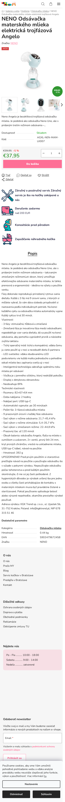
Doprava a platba (12, 612)
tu (45, 776)
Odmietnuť (16, 794)
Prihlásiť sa (14, 758)
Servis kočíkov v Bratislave (18, 575)
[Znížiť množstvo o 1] (43, 153)
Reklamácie (9, 622)
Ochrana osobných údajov (17, 607)
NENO (14, 43)
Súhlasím (46, 794)
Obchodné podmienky (15, 617)
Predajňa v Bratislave (15, 580)
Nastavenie (31, 784)
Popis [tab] (32, 253)
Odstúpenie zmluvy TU (16, 626)
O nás (6, 561)
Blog (6, 570)
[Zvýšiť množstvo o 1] (59, 153)
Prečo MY (8, 566)
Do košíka (32, 164)
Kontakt (7, 585)
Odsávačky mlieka (50, 528)
